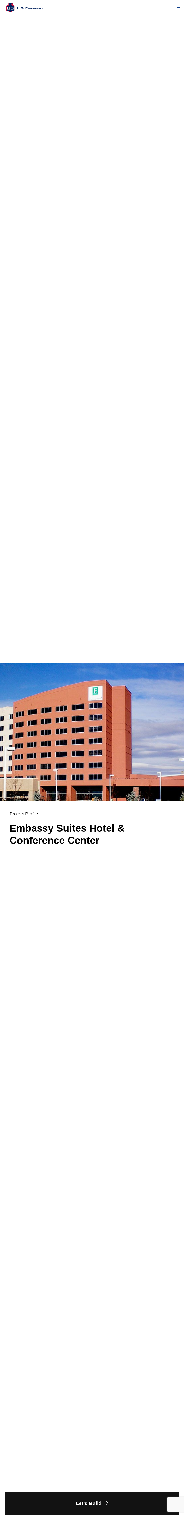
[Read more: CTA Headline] (92, 1503)
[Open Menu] (178, 7)
